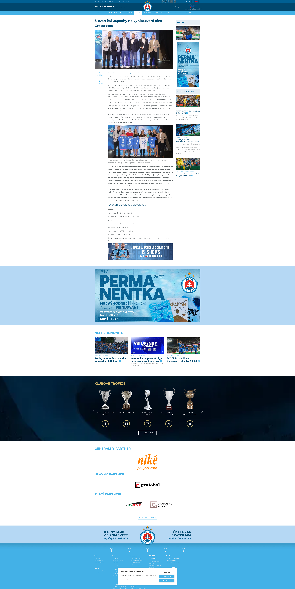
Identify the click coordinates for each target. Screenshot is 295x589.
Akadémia (147, 13)
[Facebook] (179, 1)
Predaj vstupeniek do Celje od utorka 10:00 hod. (110, 359)
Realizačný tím (99, 560)
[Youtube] (186, 1)
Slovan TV (186, 108)
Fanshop (127, 1)
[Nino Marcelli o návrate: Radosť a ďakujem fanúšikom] (188, 164)
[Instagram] (189, 1)
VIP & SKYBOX (136, 562)
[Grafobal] (147, 485)
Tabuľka (98, 573)
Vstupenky (107, 355)
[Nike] (147, 462)
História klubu (148, 433)
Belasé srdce (120, 1)
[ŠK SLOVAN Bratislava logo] (147, 6)
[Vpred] (202, 411)
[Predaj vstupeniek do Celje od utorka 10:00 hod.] (111, 345)
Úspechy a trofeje (118, 560)
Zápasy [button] (129, 13)
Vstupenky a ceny (136, 558)
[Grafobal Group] (161, 505)
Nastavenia (167, 572)
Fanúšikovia (186, 137)
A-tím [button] (122, 13)
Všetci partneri (147, 517)
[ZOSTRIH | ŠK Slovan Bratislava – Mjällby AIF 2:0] (183, 345)
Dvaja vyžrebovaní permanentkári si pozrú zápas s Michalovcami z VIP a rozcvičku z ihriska (188, 140)
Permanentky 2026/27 (137, 560)
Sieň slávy (116, 562)
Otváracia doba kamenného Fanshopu (173, 561)
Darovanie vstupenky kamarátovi (155, 566)
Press (101, 1)
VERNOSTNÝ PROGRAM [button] (162, 13)
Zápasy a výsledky (100, 571)
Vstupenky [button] (113, 13)
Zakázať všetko (167, 576)
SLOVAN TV (177, 13)
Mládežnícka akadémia (120, 586)
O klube (116, 567)
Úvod (97, 13)
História (116, 558)
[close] (173, 568)
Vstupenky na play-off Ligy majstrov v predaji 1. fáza (146, 359)
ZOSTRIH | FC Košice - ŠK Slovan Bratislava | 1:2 (188, 112)
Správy (138, 13)
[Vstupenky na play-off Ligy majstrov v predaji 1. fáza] (147, 345)
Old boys (116, 565)
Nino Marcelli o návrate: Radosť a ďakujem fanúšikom (188, 175)
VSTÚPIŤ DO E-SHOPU (174, 558)
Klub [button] (104, 13)
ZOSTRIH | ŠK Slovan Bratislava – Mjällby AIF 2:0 (182, 359)
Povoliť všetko (167, 580)
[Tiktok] (193, 1)
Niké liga (186, 171)
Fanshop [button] (187, 13)
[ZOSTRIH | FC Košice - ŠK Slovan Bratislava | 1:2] (188, 101)
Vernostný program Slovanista (154, 562)
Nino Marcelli (191, 171)
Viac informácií (124, 579)
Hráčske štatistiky (100, 562)
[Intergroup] (134, 505)
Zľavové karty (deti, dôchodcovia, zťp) (136, 566)
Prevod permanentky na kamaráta (138, 585)
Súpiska (98, 558)
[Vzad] (93, 411)
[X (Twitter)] (182, 1)
